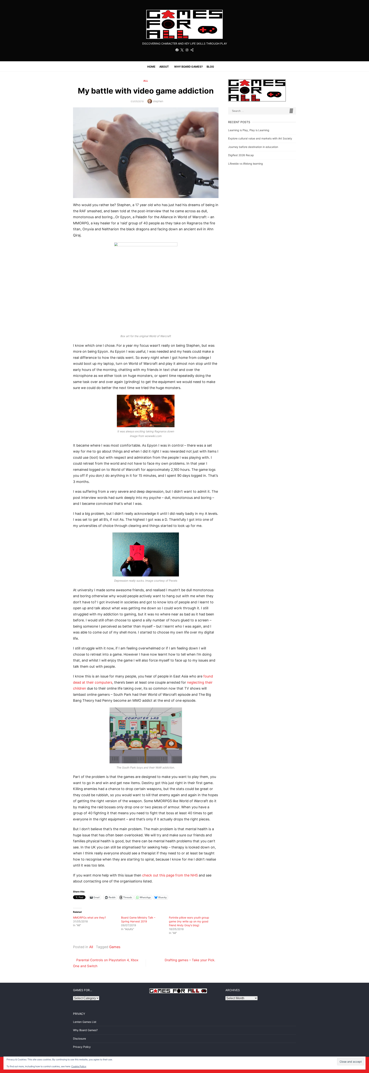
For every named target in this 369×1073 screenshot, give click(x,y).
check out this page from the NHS (169, 875)
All (145, 80)
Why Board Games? (188, 66)
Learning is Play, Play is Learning (248, 130)
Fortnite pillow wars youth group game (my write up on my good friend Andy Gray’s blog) (189, 921)
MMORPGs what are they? (89, 917)
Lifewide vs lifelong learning (245, 163)
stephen (158, 101)
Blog (210, 66)
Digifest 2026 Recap (241, 155)
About (164, 66)
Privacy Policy (82, 1046)
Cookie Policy (78, 1066)
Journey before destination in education (253, 146)
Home (151, 66)
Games (114, 947)
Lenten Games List (84, 1021)
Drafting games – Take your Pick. (190, 960)
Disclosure (79, 1038)
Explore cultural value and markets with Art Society (260, 138)
